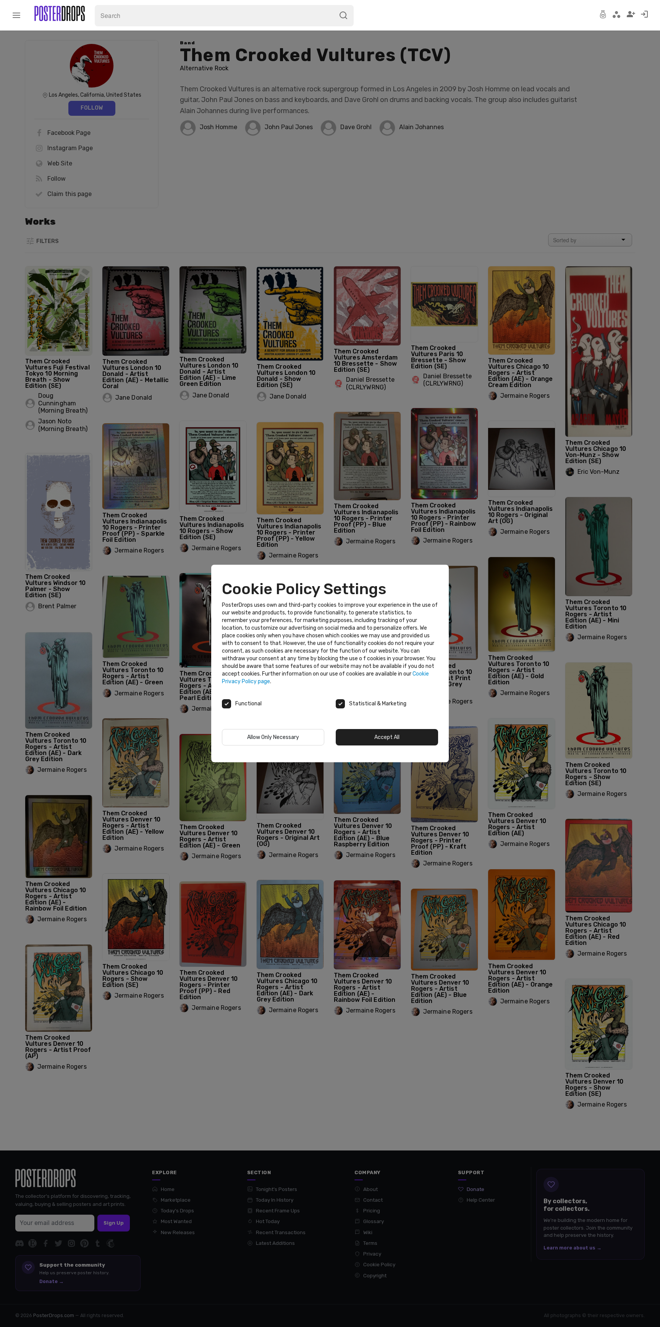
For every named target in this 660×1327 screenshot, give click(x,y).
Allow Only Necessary (273, 737)
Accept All (387, 737)
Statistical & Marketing (377, 703)
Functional (248, 703)
